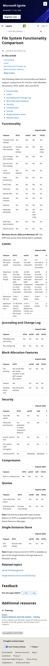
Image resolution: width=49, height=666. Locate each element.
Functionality (9, 60)
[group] (24, 285)
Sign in (44, 26)
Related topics (12, 117)
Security (10, 104)
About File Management (12, 570)
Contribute (6, 656)
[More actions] (45, 31)
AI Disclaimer (7, 652)
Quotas (9, 111)
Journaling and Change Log (15, 66)
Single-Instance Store (16, 114)
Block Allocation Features (14, 69)
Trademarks (6, 662)
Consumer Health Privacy (12, 659)
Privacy (16, 656)
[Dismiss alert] (45, 4)
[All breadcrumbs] (4, 31)
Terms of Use (32, 659)
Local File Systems (15, 31)
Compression (12, 107)
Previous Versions (22, 652)
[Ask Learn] (41, 31)
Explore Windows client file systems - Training (21, 617)
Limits (6, 63)
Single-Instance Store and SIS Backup (18, 575)
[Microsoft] (24, 25)
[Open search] (38, 26)
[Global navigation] (2, 26)
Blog (34, 652)
